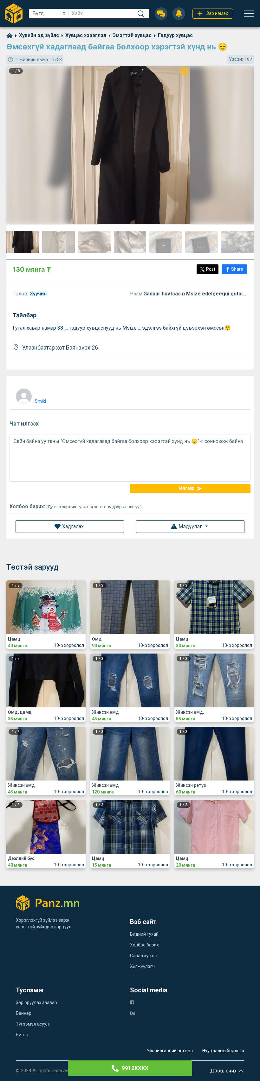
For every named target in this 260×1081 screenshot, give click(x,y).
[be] (132, 1012)
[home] (9, 35)
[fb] (132, 1002)
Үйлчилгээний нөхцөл (170, 1050)
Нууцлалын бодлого (223, 1050)
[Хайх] (141, 13)
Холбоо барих (144, 944)
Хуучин (39, 294)
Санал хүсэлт (144, 955)
